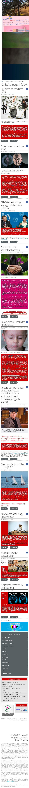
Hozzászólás (14, 140)
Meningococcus (5, 665)
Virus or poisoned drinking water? (11, 694)
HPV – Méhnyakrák (6, 638)
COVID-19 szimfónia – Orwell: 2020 (11, 682)
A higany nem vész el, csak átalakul (12, 586)
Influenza (4, 651)
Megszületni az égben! (8, 700)
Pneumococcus (5, 662)
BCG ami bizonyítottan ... (7, 646)
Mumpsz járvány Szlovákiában (9, 554)
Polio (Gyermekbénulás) (7, 640)
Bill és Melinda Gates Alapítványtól (15, 185)
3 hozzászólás (14, 316)
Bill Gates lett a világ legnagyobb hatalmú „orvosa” (11, 205)
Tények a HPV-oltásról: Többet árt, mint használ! (14, 684)
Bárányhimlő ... (5, 657)
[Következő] (8, 620)
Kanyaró (4, 660)
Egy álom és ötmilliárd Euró (12, 90)
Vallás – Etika (5, 668)
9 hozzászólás (14, 547)
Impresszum (3, 718)
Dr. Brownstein (9, 355)
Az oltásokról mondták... (7, 643)
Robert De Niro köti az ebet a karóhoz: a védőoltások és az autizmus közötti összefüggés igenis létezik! (12, 395)
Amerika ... (4, 648)
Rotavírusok (4, 654)
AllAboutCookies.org (10, 781)
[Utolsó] (10, 620)
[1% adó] (8, 710)
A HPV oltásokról (14, 623)
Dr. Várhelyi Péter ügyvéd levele (10, 698)
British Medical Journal (22, 542)
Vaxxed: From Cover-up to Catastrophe (19, 453)
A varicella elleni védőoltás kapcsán (10, 249)
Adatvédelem (14, 718)
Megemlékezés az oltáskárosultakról (11, 688)
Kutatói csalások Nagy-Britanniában (12, 515)
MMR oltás (5, 690)
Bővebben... (4, 140)
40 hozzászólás (14, 579)
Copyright (9, 718)
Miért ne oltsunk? (6, 671)
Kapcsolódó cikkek (6, 673)
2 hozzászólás (14, 197)
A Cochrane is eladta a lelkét (12, 147)
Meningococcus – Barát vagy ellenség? (12, 692)
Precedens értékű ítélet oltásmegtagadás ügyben (14, 696)
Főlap (2, 81)
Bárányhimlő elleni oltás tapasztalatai (13, 323)
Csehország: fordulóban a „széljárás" (13, 466)
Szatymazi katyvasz (7, 686)
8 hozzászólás (14, 508)
